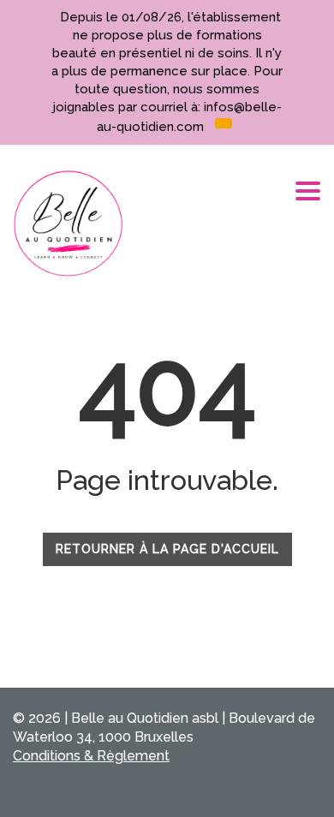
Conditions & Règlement (91, 756)
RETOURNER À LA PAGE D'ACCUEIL (167, 549)
